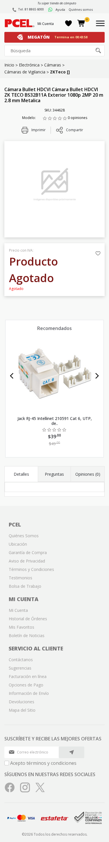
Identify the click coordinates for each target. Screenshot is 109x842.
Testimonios (20, 577)
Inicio (9, 65)
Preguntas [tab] (54, 474)
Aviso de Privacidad (27, 561)
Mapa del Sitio (22, 710)
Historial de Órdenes (28, 618)
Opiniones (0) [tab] (87, 474)
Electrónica (29, 65)
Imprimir (38, 129)
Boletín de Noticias (26, 635)
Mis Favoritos (21, 627)
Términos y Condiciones (31, 569)
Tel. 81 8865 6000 (31, 9)
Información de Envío (29, 693)
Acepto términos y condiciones (43, 763)
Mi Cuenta (45, 23)
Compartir (74, 129)
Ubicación (18, 544)
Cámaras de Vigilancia (24, 72)
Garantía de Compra (28, 552)
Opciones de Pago (26, 685)
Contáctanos (21, 659)
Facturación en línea (28, 676)
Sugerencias (20, 668)
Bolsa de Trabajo (25, 586)
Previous (12, 376)
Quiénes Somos (24, 535)
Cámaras (52, 65)
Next (97, 376)
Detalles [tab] (21, 474)
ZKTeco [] (60, 72)
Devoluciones (21, 701)
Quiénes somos (81, 9)
